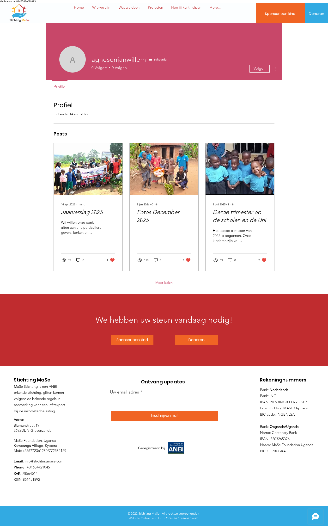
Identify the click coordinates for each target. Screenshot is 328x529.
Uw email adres (124, 392)
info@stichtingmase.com (44, 461)
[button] (186, 7)
